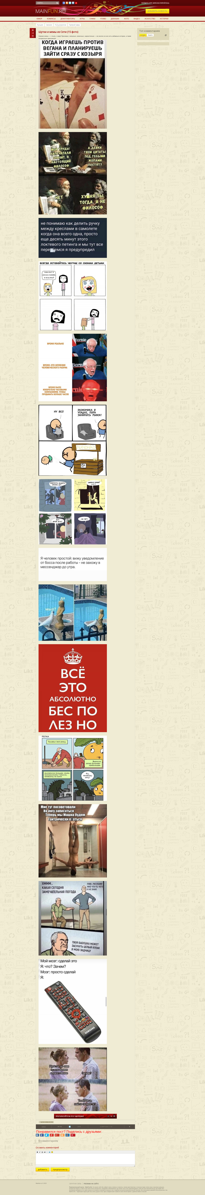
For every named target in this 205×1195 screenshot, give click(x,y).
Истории (164, 19)
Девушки (115, 19)
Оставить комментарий (47, 1147)
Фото (126, 19)
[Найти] (57, 3)
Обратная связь (75, 1184)
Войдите (145, 3)
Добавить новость (157, 11)
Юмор (39, 19)
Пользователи (60, 25)
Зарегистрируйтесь (161, 3)
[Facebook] (63, 3)
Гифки (92, 19)
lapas (79, 1126)
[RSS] (67, 3)
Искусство (150, 19)
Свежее (49, 25)
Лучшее (40, 25)
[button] (37, 1152)
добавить (42, 1169)
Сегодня (143, 35)
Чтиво (103, 19)
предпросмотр (60, 1169)
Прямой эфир (74, 25)
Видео (137, 19)
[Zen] (76, 3)
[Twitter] (70, 3)
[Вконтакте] (73, 3)
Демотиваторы (68, 19)
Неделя (150, 35)
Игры (82, 19)
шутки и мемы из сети (47, 1122)
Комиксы (51, 19)
